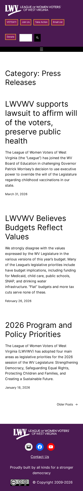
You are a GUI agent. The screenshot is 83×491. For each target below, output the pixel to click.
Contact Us (40, 457)
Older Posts (67, 404)
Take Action (41, 22)
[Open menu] (41, 49)
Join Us (26, 22)
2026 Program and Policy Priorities (38, 330)
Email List (58, 22)
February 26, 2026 (18, 301)
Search (38, 37)
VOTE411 (11, 22)
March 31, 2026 (16, 194)
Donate (10, 36)
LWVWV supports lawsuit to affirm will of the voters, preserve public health (41, 122)
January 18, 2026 (17, 387)
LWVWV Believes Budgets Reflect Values (35, 227)
